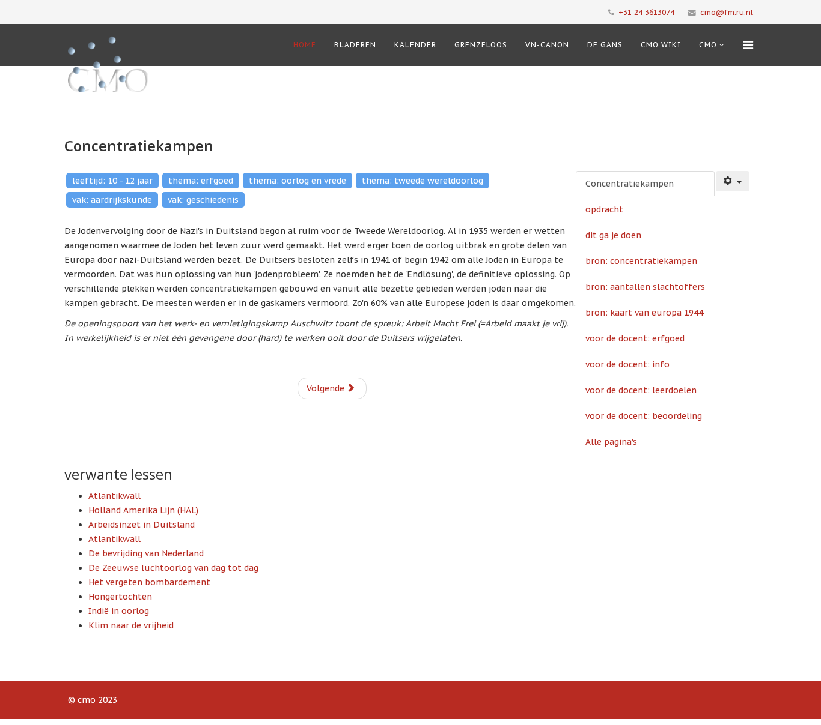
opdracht (604, 209)
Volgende (327, 388)
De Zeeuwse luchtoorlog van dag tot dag (173, 567)
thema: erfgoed (200, 180)
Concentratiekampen (629, 183)
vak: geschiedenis (203, 199)
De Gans (605, 44)
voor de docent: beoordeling (643, 416)
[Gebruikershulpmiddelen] (732, 181)
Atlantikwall (114, 495)
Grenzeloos (480, 44)
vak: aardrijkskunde (112, 199)
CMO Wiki (661, 44)
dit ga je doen (613, 235)
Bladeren (355, 44)
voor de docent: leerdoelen (641, 390)
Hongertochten (120, 596)
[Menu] (748, 45)
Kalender (415, 44)
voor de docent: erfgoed (635, 338)
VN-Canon (547, 44)
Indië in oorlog (118, 611)
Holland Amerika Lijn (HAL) (143, 510)
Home (304, 44)
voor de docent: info (627, 364)
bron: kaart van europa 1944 (644, 312)
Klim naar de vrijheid (131, 625)
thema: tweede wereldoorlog (422, 180)
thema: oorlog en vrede (297, 180)
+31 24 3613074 (646, 12)
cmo (708, 44)
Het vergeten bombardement (149, 582)
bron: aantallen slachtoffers (645, 286)
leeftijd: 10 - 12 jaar (112, 180)
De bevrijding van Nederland (146, 553)
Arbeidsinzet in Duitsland (141, 524)
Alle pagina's (611, 441)
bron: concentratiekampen (641, 261)
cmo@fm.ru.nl (726, 12)
